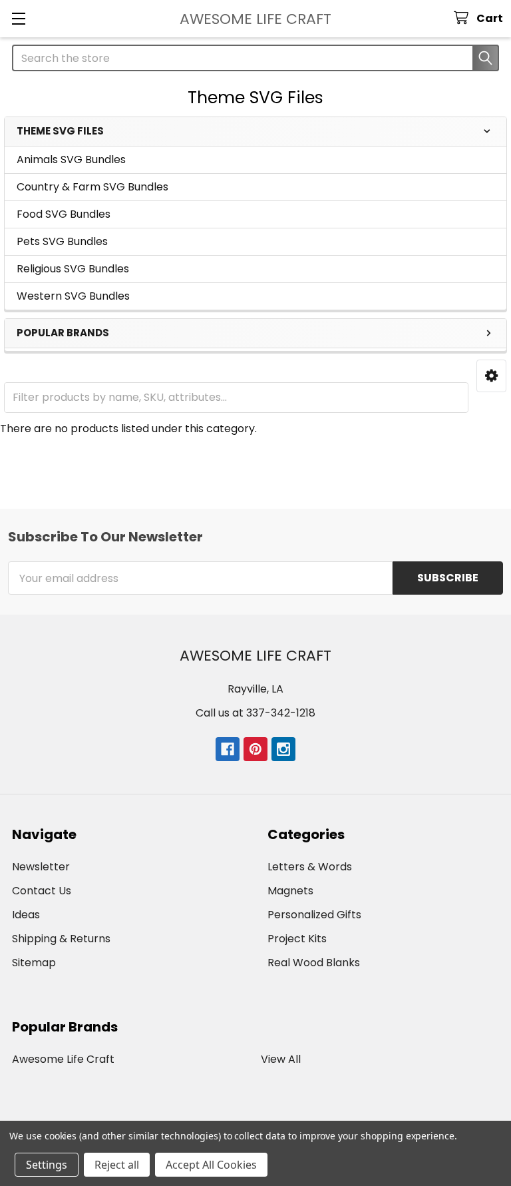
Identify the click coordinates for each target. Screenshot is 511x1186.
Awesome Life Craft (63, 1059)
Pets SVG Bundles (62, 241)
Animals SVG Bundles (71, 159)
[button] (491, 376)
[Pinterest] (255, 749)
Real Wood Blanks (313, 962)
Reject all (116, 1164)
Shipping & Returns (61, 938)
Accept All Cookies (211, 1164)
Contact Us (41, 890)
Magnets (290, 890)
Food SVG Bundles (63, 214)
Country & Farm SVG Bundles (92, 186)
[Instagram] (283, 749)
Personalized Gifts (314, 914)
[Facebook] (228, 749)
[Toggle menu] (18, 18)
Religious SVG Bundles (73, 268)
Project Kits (297, 938)
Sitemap (34, 962)
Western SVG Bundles (73, 296)
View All (281, 1059)
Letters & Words (309, 866)
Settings (46, 1164)
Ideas (26, 914)
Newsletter (41, 866)
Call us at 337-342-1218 (255, 713)
